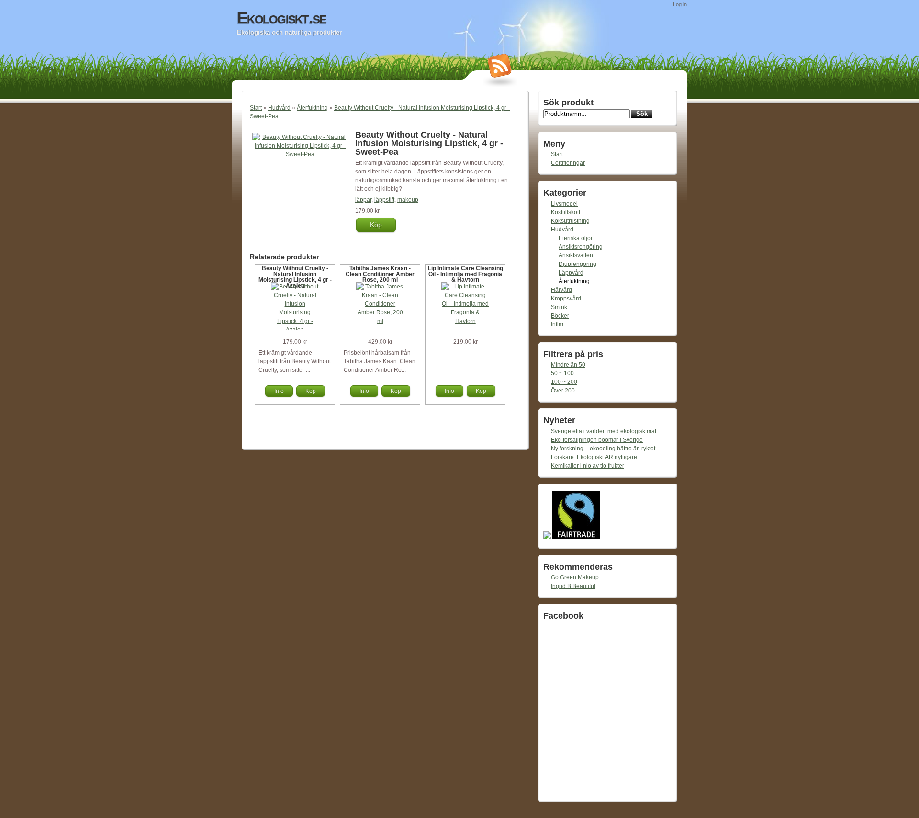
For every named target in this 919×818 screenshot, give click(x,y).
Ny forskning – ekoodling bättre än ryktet (603, 448)
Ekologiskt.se (281, 18)
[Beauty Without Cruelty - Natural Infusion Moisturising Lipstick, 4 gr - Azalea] (295, 329)
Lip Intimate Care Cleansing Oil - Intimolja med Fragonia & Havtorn (465, 274)
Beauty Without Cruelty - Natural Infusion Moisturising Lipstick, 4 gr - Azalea (295, 277)
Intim (557, 324)
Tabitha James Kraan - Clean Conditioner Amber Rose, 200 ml (380, 274)
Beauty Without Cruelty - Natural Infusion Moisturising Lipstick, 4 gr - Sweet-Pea (429, 143)
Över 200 (563, 390)
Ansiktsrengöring (581, 246)
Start (256, 107)
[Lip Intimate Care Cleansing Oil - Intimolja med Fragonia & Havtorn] (465, 321)
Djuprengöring (577, 264)
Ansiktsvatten (576, 255)
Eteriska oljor (576, 238)
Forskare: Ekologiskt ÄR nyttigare (594, 457)
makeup (407, 199)
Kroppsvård (566, 298)
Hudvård (279, 107)
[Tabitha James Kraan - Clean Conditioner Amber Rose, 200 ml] (380, 321)
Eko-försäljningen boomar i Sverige (597, 440)
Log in (680, 4)
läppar (363, 199)
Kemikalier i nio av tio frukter (587, 465)
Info (279, 391)
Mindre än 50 (568, 364)
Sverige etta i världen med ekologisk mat (603, 431)
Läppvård (571, 272)
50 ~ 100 (562, 373)
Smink (559, 307)
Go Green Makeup (575, 577)
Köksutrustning (570, 221)
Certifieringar (568, 163)
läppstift (384, 199)
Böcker (560, 315)
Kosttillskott (565, 212)
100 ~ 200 (564, 382)
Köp (376, 225)
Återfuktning (312, 107)
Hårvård (561, 290)
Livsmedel (564, 203)
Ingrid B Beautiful (573, 586)
